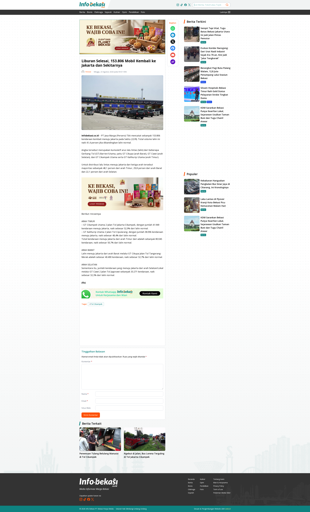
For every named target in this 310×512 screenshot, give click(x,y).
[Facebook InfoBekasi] (185, 5)
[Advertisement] (66, 55)
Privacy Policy (218, 486)
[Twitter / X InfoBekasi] (189, 5)
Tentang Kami (218, 479)
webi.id (228, 509)
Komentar (86, 361)
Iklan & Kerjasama (220, 482)
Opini (124, 12)
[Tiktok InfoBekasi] (181, 5)
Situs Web (86, 408)
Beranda (191, 479)
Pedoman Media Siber (222, 493)
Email (84, 401)
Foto (143, 12)
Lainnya (223, 12)
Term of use (218, 489)
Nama (85, 394)
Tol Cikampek (95, 304)
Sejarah (108, 12)
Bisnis (89, 12)
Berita (82, 12)
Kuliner (117, 12)
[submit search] (227, 4)
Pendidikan (134, 12)
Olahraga (98, 12)
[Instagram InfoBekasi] (178, 5)
